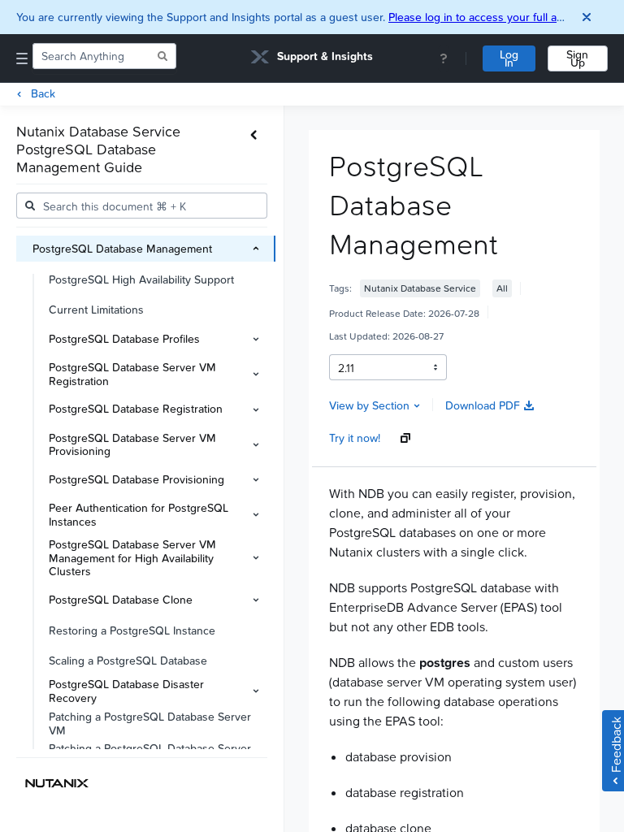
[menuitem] (145, 249)
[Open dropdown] (435, 367)
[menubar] (150, 492)
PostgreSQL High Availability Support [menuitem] (141, 279)
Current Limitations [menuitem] (96, 309)
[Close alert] (587, 17)
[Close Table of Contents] (254, 135)
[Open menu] (22, 58)
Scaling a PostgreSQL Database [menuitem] (128, 660)
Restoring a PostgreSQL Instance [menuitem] (132, 630)
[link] (312, 59)
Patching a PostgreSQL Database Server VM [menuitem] (150, 723)
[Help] (443, 59)
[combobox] (93, 56)
